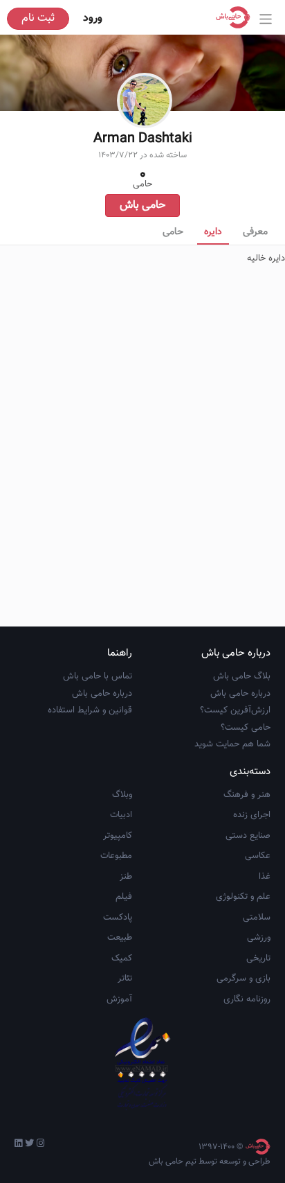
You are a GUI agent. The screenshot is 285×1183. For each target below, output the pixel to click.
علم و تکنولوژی (243, 897)
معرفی (255, 232)
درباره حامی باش (240, 694)
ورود (92, 18)
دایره (213, 232)
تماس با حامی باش (97, 676)
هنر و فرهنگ (246, 795)
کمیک (121, 958)
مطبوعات (116, 856)
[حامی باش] (236, 17)
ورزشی (258, 938)
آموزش (119, 999)
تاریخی (258, 958)
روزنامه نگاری (246, 999)
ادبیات (121, 815)
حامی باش (142, 205)
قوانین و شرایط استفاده (90, 710)
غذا (264, 877)
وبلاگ (122, 795)
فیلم (124, 897)
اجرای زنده (251, 815)
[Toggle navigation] (266, 19)
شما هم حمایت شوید (232, 744)
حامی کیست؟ (245, 728)
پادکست (117, 918)
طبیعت (119, 938)
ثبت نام (38, 18)
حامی (173, 232)
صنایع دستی (248, 836)
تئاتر (125, 978)
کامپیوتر (117, 836)
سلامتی (256, 918)
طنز (126, 877)
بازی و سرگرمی (243, 978)
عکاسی (257, 856)
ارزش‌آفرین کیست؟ (235, 710)
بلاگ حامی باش (241, 676)
